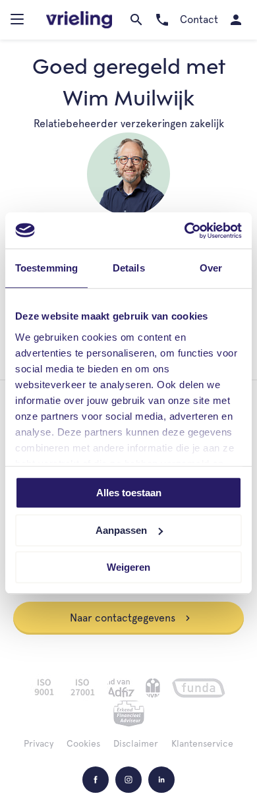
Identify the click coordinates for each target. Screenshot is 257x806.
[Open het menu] (19, 22)
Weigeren (128, 567)
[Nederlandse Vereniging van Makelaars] (153, 687)
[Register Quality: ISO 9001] (44, 687)
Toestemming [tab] (46, 267)
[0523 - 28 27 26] (161, 20)
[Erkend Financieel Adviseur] (128, 714)
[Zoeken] (136, 20)
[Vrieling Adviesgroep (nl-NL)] (79, 20)
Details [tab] (129, 267)
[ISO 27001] (82, 687)
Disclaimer (135, 743)
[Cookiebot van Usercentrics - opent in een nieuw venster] (185, 230)
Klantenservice (202, 743)
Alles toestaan (128, 492)
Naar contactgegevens (124, 618)
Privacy (38, 743)
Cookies (83, 743)
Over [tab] (211, 267)
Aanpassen (121, 530)
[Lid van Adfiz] (121, 687)
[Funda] (199, 687)
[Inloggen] (235, 20)
